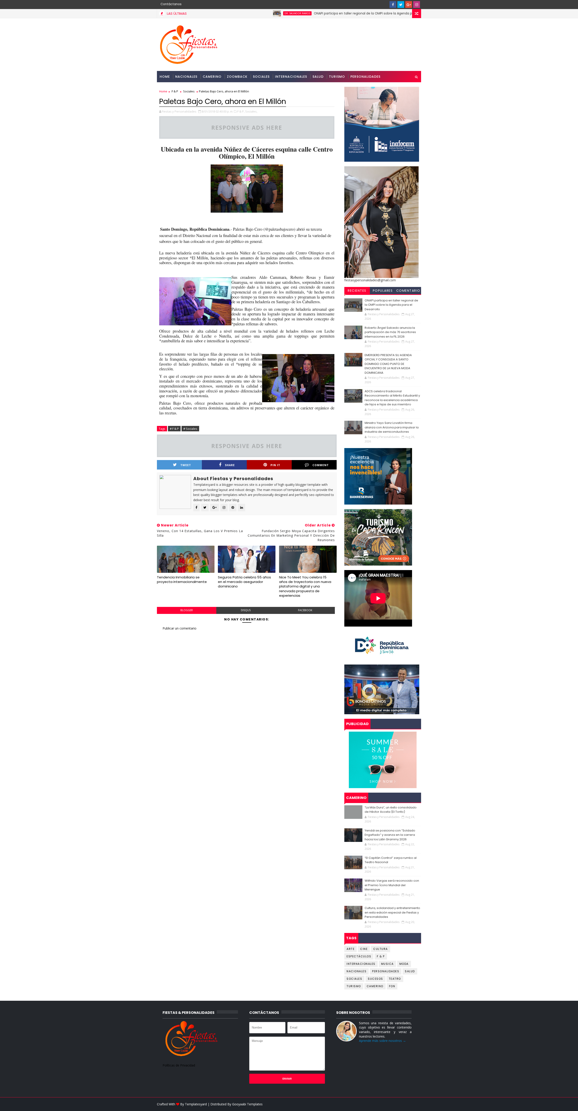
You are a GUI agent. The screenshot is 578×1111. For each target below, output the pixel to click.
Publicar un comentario (179, 628)
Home (165, 76)
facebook (305, 610)
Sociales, (251, 111)
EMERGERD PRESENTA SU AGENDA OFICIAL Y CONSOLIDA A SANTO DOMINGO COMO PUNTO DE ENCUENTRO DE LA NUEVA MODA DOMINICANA (388, 364)
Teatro (395, 979)
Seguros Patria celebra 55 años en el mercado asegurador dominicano (244, 582)
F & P (175, 91)
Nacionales (186, 76)
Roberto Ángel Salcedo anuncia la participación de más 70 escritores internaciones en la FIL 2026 (390, 332)
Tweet (185, 465)
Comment (320, 465)
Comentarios (408, 291)
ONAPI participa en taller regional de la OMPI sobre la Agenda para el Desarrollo (336, 13)
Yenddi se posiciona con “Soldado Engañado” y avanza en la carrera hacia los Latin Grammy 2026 (390, 834)
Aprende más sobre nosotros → (382, 1040)
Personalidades (365, 76)
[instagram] (416, 4)
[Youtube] (385, 4)
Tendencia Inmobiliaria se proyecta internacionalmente (182, 579)
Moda (404, 964)
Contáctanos (171, 4)
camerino (375, 986)
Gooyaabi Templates (247, 1104)
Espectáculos (359, 956)
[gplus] (408, 4)
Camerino (212, 76)
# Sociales (190, 429)
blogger (186, 610)
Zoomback (237, 76)
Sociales (261, 76)
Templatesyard (196, 1104)
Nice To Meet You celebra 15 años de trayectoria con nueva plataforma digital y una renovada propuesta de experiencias (305, 586)
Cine (364, 949)
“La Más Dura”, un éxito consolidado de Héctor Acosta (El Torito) (391, 809)
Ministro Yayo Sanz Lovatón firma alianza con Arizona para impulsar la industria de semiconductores (392, 427)
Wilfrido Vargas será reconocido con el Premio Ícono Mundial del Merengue (392, 885)
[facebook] (392, 4)
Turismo (337, 76)
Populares (383, 290)
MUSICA (387, 964)
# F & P (174, 429)
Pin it (275, 465)
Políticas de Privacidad (179, 1065)
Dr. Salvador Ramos (257, 13)
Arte (350, 949)
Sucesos (375, 979)
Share (230, 465)
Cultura (380, 949)
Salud (318, 76)
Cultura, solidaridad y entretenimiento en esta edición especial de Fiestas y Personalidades (392, 912)
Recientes (357, 290)
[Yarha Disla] (416, 1104)
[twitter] (400, 4)
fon (392, 986)
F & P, (241, 111)
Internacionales (291, 76)
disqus (246, 610)
